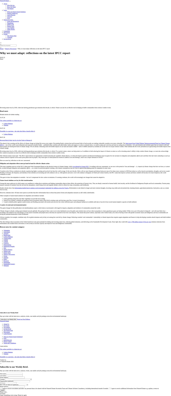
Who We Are (11, 5)
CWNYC (6, 243)
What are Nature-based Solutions (16, 12)
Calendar (9, 37)
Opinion (6, 125)
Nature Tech (10, 26)
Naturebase (10, 23)
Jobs (5, 248)
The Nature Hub (11, 36)
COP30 (6, 241)
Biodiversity (7, 235)
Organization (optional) (6, 381)
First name (3, 374)
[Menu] (10, 1)
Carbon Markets (8, 123)
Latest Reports (11, 15)
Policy (5, 259)
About (5, 4)
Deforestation (7, 245)
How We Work (11, 7)
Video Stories (11, 29)
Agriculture (7, 232)
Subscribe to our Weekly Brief (8, 319)
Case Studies (10, 28)
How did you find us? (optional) (9, 384)
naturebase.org (8, 340)
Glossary (9, 16)
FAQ (8, 18)
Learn (5, 10)
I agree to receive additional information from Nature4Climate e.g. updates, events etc (135, 388)
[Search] (0, 42)
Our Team (6, 325)
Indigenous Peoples (9, 246)
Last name (3, 375)
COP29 (6, 240)
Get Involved (7, 39)
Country (2, 379)
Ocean (5, 256)
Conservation (7, 238)
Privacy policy (8, 341)
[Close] (0, 363)
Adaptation (7, 230)
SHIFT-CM (10, 24)
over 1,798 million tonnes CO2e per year (139, 222)
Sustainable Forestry (9, 264)
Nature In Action (8, 20)
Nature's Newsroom (9, 254)
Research (6, 261)
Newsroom (7, 32)
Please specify (4, 386)
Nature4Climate (4, 1)
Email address (4, 377)
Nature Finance (8, 249)
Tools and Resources (13, 21)
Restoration (7, 262)
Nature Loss (7, 251)
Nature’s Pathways (12, 13)
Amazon (6, 233)
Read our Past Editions (23, 319)
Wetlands (6, 265)
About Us (6, 324)
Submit (2, 390)
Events (5, 34)
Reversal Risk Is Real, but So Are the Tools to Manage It (16, 140)
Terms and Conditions (10, 343)
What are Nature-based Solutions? (13, 337)
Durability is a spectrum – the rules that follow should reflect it (17, 131)
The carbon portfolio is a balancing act (11, 120)
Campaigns (7, 31)
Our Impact (10, 8)
